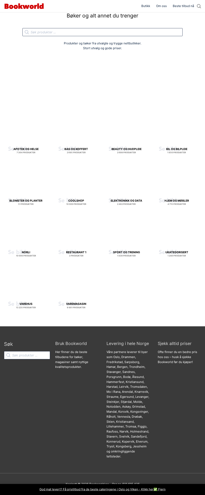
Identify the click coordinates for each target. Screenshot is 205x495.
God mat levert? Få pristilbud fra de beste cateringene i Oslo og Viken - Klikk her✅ (98, 489)
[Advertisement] (102, 84)
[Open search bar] (199, 6)
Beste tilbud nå (183, 6)
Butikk (145, 6)
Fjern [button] (162, 489)
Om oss (161, 6)
